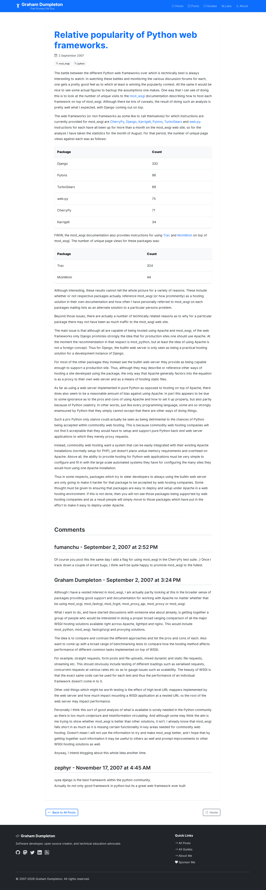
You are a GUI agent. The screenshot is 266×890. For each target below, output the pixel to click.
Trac (166, 235)
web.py (194, 122)
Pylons (157, 122)
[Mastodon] (25, 852)
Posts (195, 6)
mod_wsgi (138, 96)
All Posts (185, 843)
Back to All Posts (64, 812)
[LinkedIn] (39, 852)
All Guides (185, 849)
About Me (185, 855)
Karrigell (144, 122)
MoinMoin (184, 235)
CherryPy (117, 122)
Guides (212, 6)
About (244, 6)
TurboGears (173, 122)
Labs (228, 6)
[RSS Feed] (47, 852)
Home (179, 6)
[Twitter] (32, 852)
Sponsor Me (187, 862)
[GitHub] (18, 852)
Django (131, 122)
